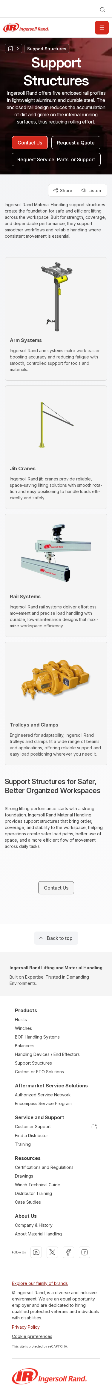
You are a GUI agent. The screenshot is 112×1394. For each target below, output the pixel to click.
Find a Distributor (31, 1135)
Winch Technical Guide (37, 1184)
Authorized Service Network (43, 1094)
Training (23, 1144)
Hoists (21, 1019)
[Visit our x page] (52, 1252)
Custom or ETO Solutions (39, 1071)
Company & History (34, 1225)
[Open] (102, 27)
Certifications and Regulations (44, 1167)
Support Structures (33, 1063)
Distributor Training (33, 1193)
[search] (102, 9)
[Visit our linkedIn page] (84, 1252)
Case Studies (28, 1202)
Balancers (24, 1045)
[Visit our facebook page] (68, 1252)
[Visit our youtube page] (36, 1252)
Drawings (24, 1176)
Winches (23, 1028)
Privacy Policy (26, 1327)
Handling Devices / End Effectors (47, 1054)
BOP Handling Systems (37, 1036)
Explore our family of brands (40, 1283)
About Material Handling (38, 1233)
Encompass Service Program (43, 1103)
